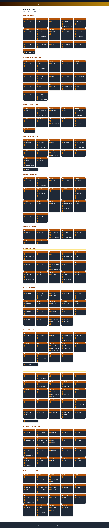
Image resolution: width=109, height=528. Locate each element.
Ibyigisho (31, 4)
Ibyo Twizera (32, 523)
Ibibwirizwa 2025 (68, 523)
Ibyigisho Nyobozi (40, 523)
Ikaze (17, 4)
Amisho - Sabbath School (49, 4)
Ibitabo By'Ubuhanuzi (48, 523)
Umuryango (38, 4)
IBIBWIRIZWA (23, 4)
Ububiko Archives (59, 4)
